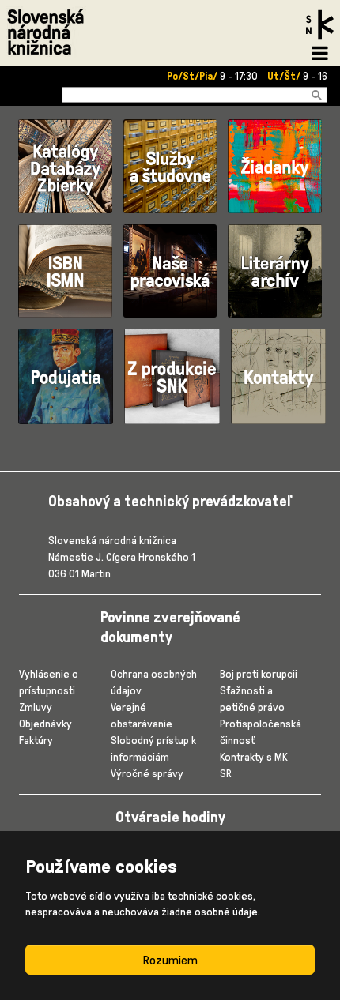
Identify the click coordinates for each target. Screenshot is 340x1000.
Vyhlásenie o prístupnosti (48, 681)
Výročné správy (147, 772)
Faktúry (36, 739)
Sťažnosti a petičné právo (252, 698)
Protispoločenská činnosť (260, 731)
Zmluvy (35, 706)
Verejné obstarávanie (141, 715)
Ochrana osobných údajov (154, 681)
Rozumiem (170, 959)
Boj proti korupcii (258, 673)
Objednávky (45, 723)
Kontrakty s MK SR (254, 764)
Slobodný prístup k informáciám (153, 748)
